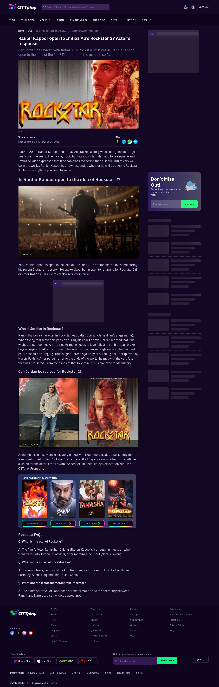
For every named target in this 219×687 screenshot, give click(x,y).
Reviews (95, 619)
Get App (134, 625)
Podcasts (134, 609)
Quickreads (96, 630)
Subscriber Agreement (181, 614)
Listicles (95, 625)
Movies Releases (99, 635)
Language (55, 630)
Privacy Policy (177, 625)
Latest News (97, 614)
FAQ (172, 630)
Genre (54, 635)
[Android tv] (67, 660)
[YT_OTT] (31, 633)
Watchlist (95, 609)
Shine (108, 672)
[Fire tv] (88, 660)
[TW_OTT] (18, 633)
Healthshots (123, 672)
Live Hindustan (58, 672)
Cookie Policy (136, 619)
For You (54, 609)
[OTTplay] (23, 7)
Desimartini (93, 672)
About (133, 630)
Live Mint (76, 672)
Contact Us (175, 609)
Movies (54, 619)
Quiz (132, 635)
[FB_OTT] (12, 633)
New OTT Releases (60, 640)
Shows (54, 625)
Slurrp (139, 672)
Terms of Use (176, 619)
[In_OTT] (24, 633)
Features (95, 640)
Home (53, 614)
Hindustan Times (35, 672)
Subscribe (189, 204)
